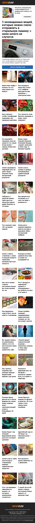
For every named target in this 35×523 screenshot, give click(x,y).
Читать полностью (17, 67)
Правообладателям (29, 520)
